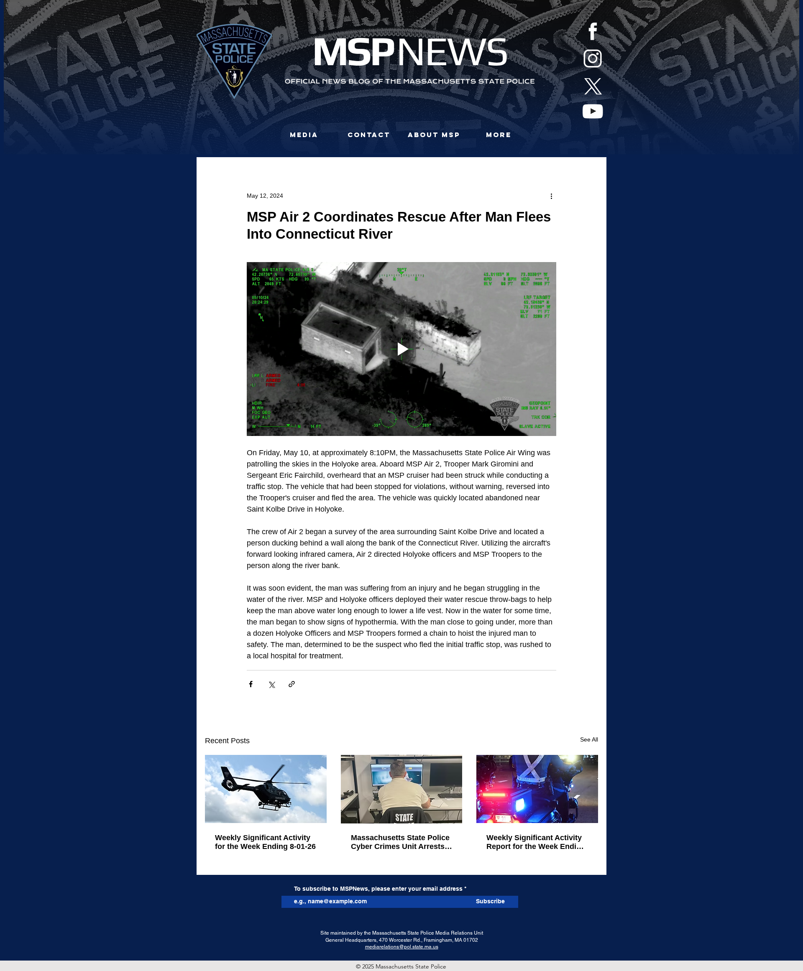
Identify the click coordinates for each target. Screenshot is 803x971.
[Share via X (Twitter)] (271, 684)
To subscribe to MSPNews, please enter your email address (378, 889)
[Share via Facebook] (251, 684)
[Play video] (401, 349)
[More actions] (551, 196)
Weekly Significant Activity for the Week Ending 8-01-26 (265, 842)
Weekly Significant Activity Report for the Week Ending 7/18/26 (536, 842)
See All (589, 739)
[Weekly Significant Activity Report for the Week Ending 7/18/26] (537, 789)
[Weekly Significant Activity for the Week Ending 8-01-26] (266, 789)
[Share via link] (292, 684)
